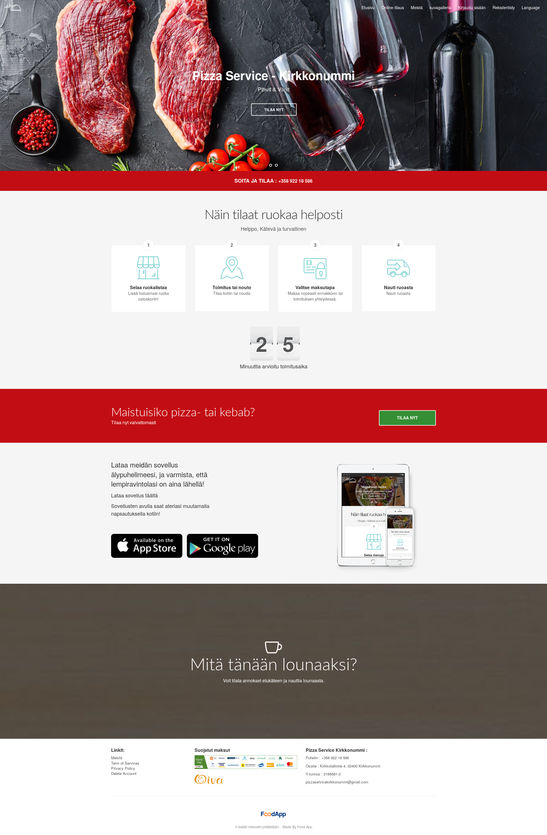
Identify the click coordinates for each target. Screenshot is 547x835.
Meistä (417, 7)
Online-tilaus (392, 7)
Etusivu (368, 7)
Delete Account (123, 773)
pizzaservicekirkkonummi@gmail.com (337, 782)
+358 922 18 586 (295, 180)
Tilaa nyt (273, 109)
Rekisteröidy (504, 7)
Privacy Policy (123, 768)
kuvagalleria (440, 7)
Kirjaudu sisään (472, 7)
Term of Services (125, 763)
